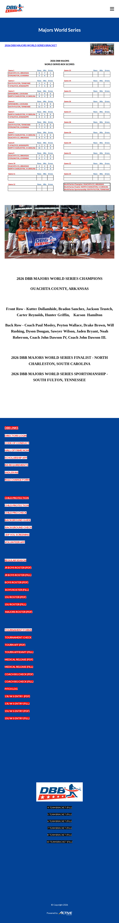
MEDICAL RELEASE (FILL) (19, 666)
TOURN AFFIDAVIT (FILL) (19, 651)
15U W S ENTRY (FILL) (17, 718)
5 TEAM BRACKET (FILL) (59, 814)
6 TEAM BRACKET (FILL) (59, 821)
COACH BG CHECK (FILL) (19, 681)
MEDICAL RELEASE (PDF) (19, 659)
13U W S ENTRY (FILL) (17, 703)
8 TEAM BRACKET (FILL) (59, 834)
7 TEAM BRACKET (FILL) (59, 828)
